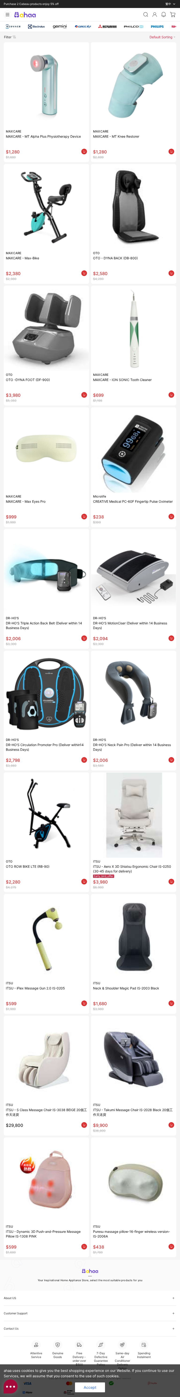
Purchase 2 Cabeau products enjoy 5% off (31, 4)
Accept (90, 1387)
